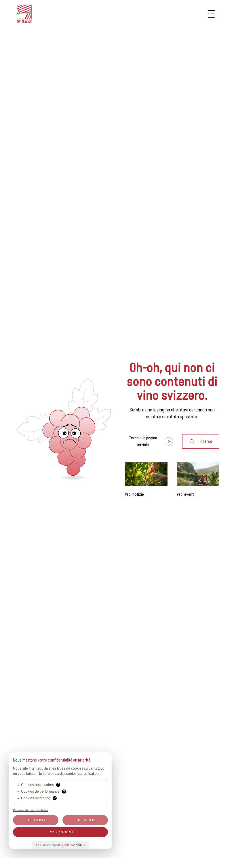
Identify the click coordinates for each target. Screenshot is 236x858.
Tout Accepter (35, 820)
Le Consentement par (60, 844)
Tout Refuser (85, 820)
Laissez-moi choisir (60, 832)
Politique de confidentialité (30, 810)
